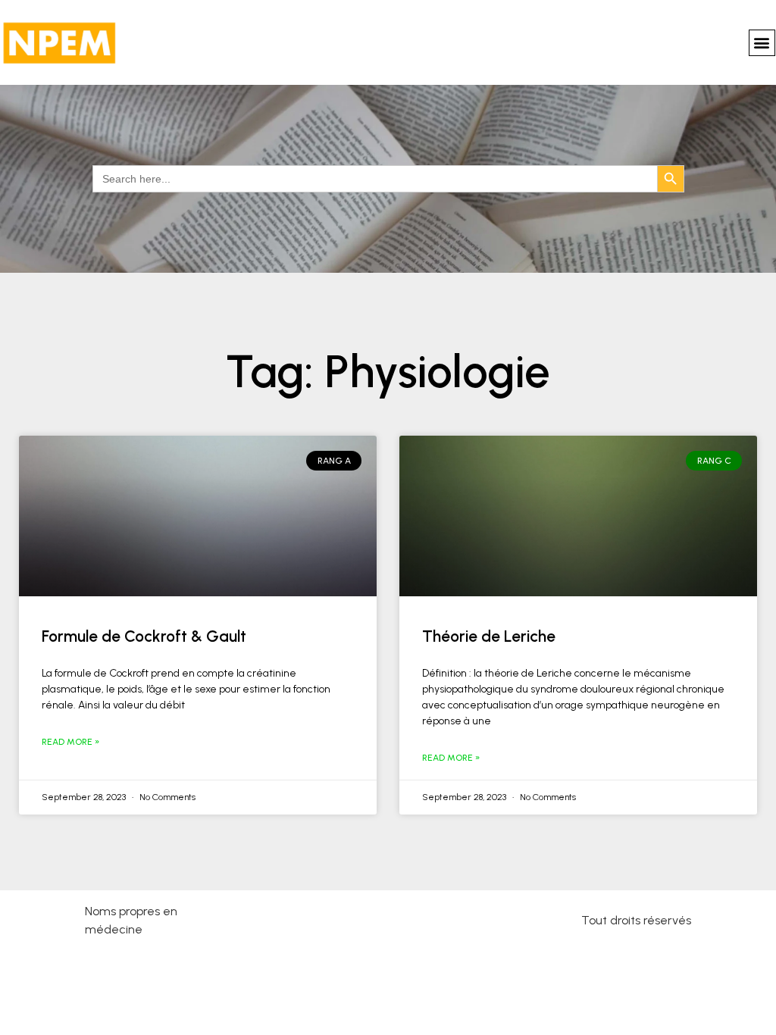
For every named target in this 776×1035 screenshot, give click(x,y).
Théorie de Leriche (488, 636)
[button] (762, 43)
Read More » (70, 741)
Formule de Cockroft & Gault (144, 636)
